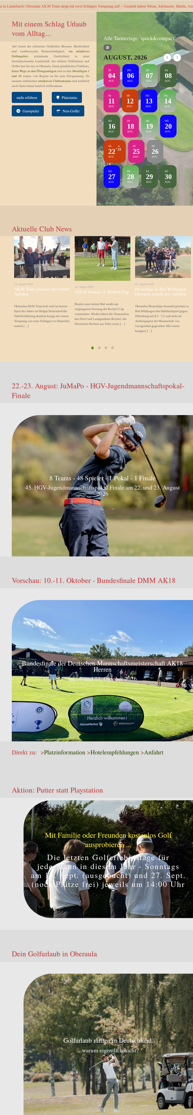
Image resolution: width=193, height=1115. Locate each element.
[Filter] (108, 48)
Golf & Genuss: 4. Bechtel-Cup (102, 291)
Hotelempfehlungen (114, 752)
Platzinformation (64, 752)
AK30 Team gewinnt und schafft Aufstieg (41, 291)
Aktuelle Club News (42, 228)
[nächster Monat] (177, 57)
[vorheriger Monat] (167, 57)
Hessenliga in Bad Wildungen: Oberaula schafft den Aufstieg (161, 291)
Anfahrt (153, 752)
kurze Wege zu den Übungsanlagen (34, 71)
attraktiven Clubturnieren (54, 81)
